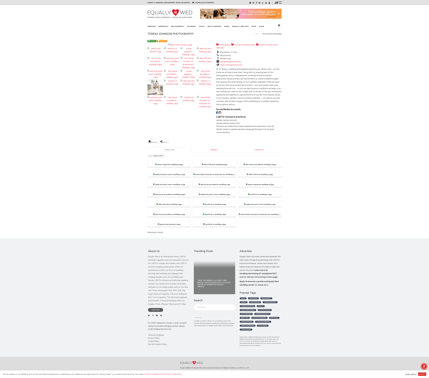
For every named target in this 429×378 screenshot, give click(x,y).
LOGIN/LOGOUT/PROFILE (204, 2)
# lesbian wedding (270, 302)
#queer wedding (246, 321)
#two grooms (246, 329)
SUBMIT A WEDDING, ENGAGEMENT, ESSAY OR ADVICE (168, 2)
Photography (224, 45)
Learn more (155, 310)
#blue (243, 298)
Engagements (177, 26)
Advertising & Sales (263, 277)
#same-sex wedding (247, 325)
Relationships (214, 26)
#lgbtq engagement (248, 310)
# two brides (262, 325)
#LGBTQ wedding (264, 310)
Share (164, 142)
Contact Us (259, 150)
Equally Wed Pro (240, 26)
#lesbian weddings (247, 306)
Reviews (214, 150)
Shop (253, 26)
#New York (244, 317)
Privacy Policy (154, 338)
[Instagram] (220, 113)
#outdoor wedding (259, 317)
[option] (214, 274)
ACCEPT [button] (422, 374)
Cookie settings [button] (410, 374)
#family (243, 302)
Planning (191, 26)
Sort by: (156, 156)
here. (266, 285)
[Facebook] (217, 113)
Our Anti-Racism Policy (157, 344)
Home (256, 34)
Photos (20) (169, 150)
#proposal (274, 317)
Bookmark (154, 142)
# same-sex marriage (263, 321)
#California (253, 298)
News (226, 26)
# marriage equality (262, 314)
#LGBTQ (260, 306)
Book (261, 26)
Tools (202, 26)
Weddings (163, 26)
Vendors (151, 26)
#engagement (266, 298)
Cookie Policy (153, 341)
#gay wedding (255, 302)
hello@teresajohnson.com (230, 62)
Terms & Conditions (156, 335)
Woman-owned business (244, 45)
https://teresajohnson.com (231, 65)
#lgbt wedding (246, 314)
